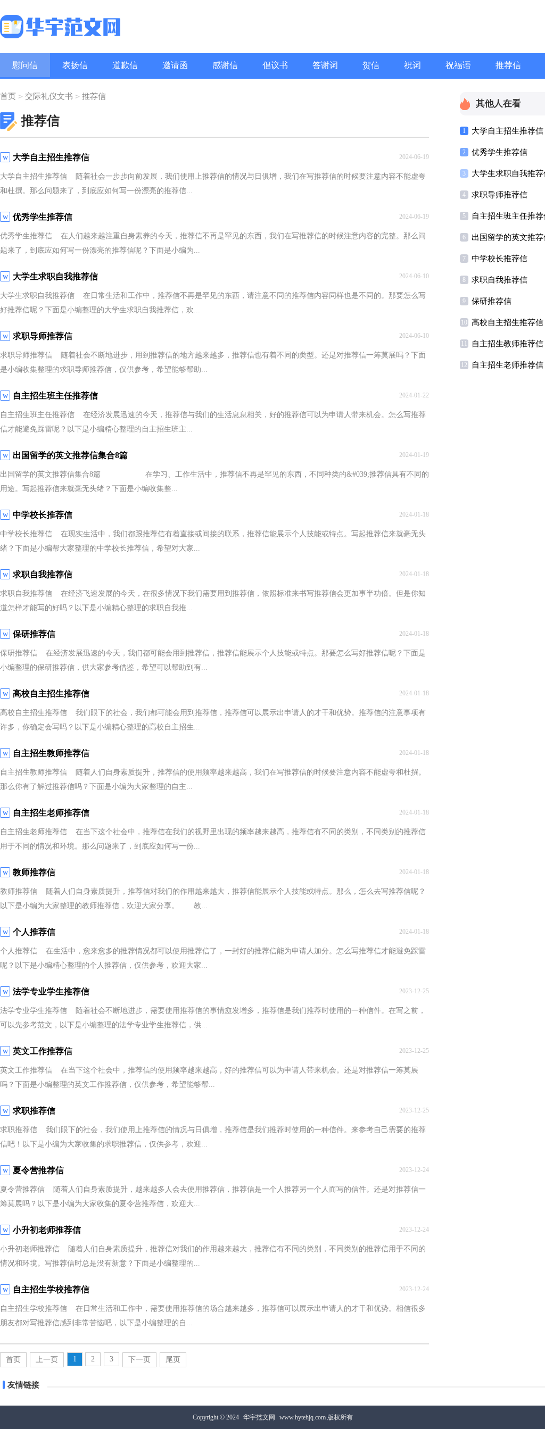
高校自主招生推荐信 (507, 322)
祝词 (412, 65)
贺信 (370, 65)
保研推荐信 (491, 301)
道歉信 (125, 65)
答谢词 (325, 65)
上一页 (47, 1360)
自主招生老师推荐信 (507, 365)
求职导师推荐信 (499, 194)
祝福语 (458, 65)
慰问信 (25, 65)
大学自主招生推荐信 (507, 131)
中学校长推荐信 (499, 258)
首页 (8, 96)
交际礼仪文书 (49, 96)
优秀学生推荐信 (499, 152)
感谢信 (225, 65)
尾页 (173, 1360)
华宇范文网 (259, 1417)
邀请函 (175, 65)
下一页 (139, 1360)
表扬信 (75, 65)
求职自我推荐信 (499, 280)
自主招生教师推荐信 (507, 343)
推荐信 (508, 65)
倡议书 (275, 65)
